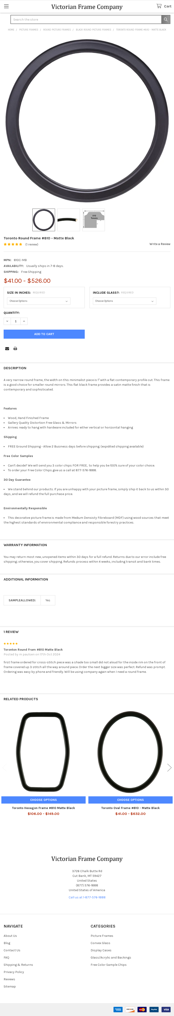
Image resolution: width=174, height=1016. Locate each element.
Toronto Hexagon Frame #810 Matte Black (43, 808)
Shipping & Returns (18, 965)
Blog (7, 943)
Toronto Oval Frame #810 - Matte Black (130, 808)
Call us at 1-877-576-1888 (87, 897)
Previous (4, 768)
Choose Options (43, 800)
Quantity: (12, 313)
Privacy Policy (14, 972)
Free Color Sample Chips (109, 965)
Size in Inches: (26, 293)
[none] (87, 120)
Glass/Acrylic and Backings (111, 957)
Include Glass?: (113, 293)
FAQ (6, 957)
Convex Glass (100, 943)
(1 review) (31, 244)
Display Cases (101, 950)
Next (169, 768)
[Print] (15, 348)
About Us (10, 936)
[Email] (7, 348)
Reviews (9, 979)
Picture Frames (102, 936)
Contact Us (12, 950)
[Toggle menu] (6, 6)
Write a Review (160, 244)
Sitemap (10, 986)
